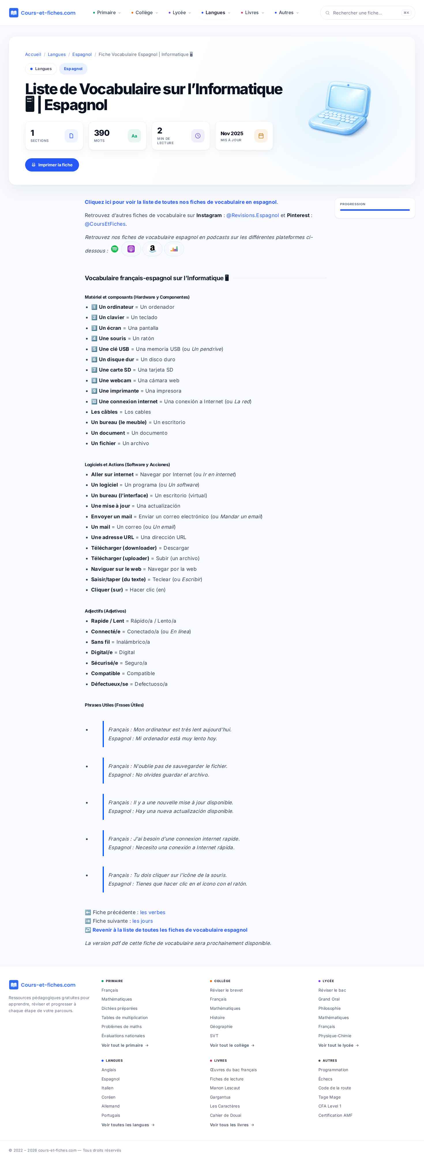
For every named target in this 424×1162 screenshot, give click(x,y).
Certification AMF (335, 1115)
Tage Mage (329, 1097)
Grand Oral (329, 999)
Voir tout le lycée (335, 1045)
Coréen (109, 1097)
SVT (214, 1035)
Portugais (111, 1115)
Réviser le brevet (226, 990)
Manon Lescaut (225, 1087)
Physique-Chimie (334, 1035)
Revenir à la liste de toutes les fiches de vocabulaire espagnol (170, 930)
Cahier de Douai (225, 1115)
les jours (142, 921)
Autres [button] (286, 12)
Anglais (109, 1069)
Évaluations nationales (123, 1035)
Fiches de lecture (227, 1078)
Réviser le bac (332, 990)
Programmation (333, 1069)
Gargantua (220, 1097)
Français (110, 990)
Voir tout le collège (229, 1045)
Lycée (179, 12)
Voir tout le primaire (122, 1045)
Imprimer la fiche (55, 164)
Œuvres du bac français (233, 1069)
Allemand (111, 1105)
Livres (252, 12)
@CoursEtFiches (105, 224)
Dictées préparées (120, 1008)
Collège (144, 12)
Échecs (325, 1078)
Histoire (217, 1017)
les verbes (153, 912)
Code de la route (334, 1087)
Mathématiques (117, 999)
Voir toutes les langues (125, 1124)
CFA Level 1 (329, 1105)
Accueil (33, 54)
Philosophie (329, 1008)
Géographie (221, 1026)
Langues (215, 12)
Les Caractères (225, 1105)
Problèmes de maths (122, 1026)
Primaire (106, 12)
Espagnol (82, 54)
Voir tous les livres (229, 1124)
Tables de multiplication (125, 1017)
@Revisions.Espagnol (252, 215)
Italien (107, 1087)
